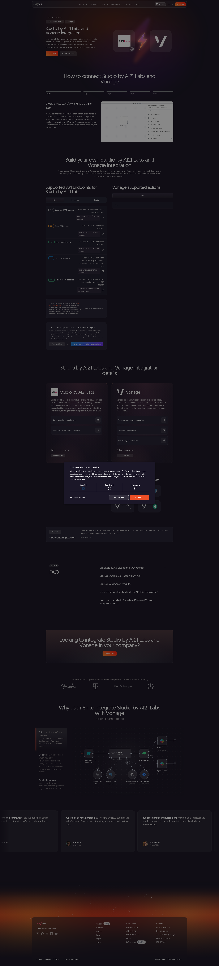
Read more (81, 479)
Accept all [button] (140, 498)
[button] (77, 497)
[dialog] (109, 483)
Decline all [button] (119, 498)
